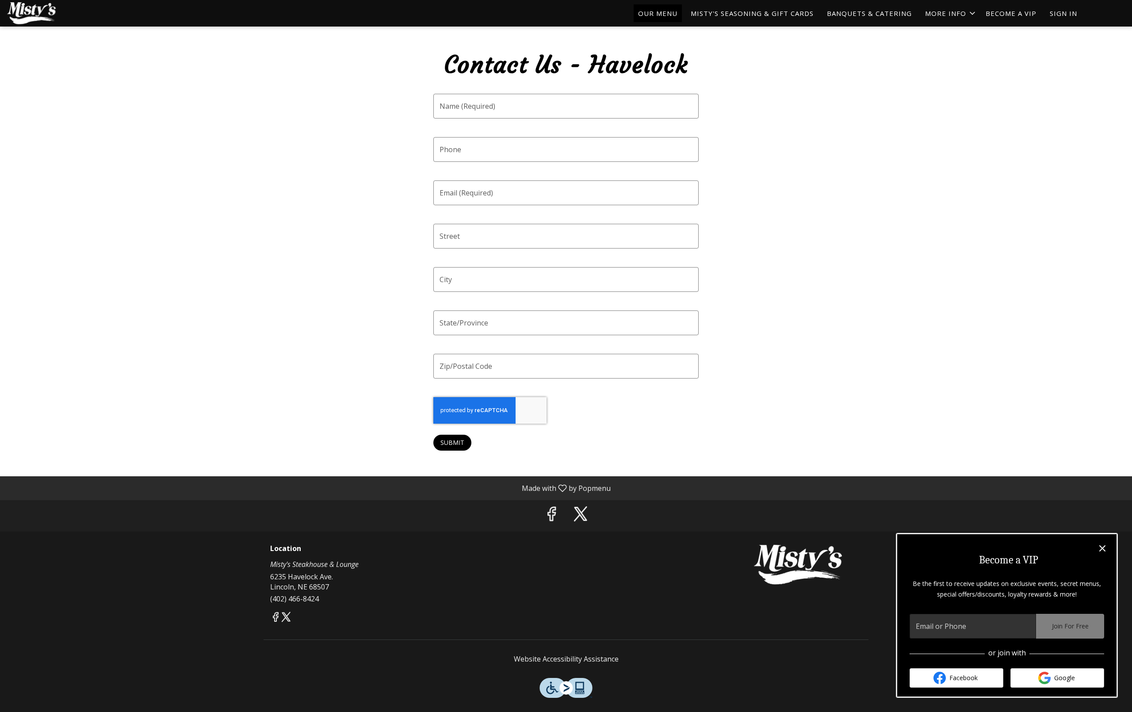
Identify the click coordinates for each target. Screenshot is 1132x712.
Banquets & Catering (869, 13)
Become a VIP (1011, 13)
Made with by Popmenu (309, 488)
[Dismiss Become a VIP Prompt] (1102, 548)
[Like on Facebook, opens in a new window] (551, 516)
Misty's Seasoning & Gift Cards (752, 13)
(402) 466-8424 (294, 599)
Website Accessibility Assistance (566, 659)
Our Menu (657, 13)
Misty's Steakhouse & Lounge (798, 565)
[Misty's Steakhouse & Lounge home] (47, 13)
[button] (951, 13)
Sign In (1063, 13)
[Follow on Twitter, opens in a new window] (581, 516)
